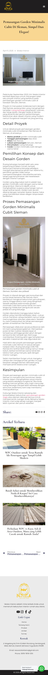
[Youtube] (36, 412)
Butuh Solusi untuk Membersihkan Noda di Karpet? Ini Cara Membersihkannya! (24, 493)
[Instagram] (39, 412)
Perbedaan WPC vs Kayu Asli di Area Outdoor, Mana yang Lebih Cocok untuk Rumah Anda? (24, 531)
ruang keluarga (18, 110)
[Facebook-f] (44, 412)
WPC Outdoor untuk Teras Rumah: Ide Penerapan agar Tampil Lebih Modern (24, 455)
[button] (44, 6)
